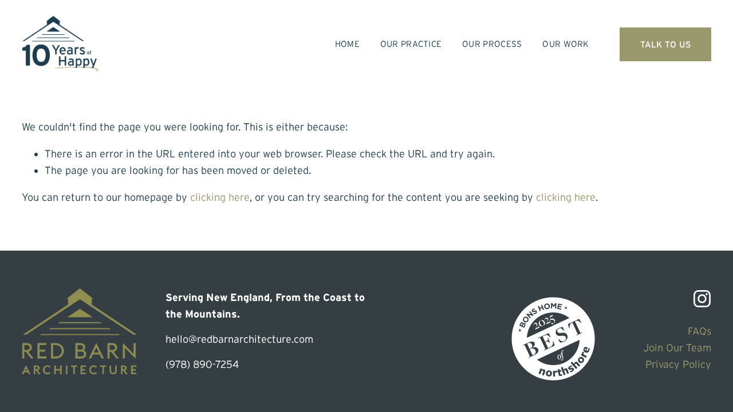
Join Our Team (677, 348)
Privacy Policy (678, 364)
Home (347, 44)
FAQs (699, 331)
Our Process (492, 44)
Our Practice (411, 44)
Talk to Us (665, 44)
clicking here (220, 197)
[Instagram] (702, 299)
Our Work (565, 44)
